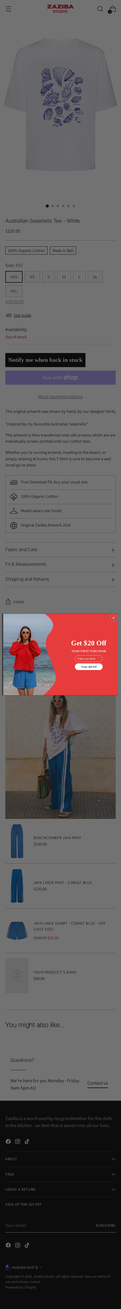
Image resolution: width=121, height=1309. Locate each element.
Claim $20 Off (88, 666)
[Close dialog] (113, 618)
